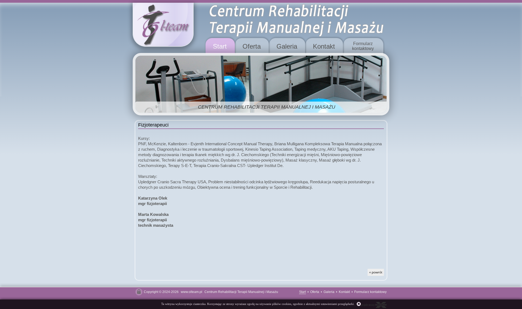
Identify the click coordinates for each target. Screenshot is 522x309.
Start (220, 46)
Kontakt (324, 46)
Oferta (252, 46)
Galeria (286, 46)
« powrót (375, 272)
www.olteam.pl (191, 292)
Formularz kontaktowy (370, 292)
